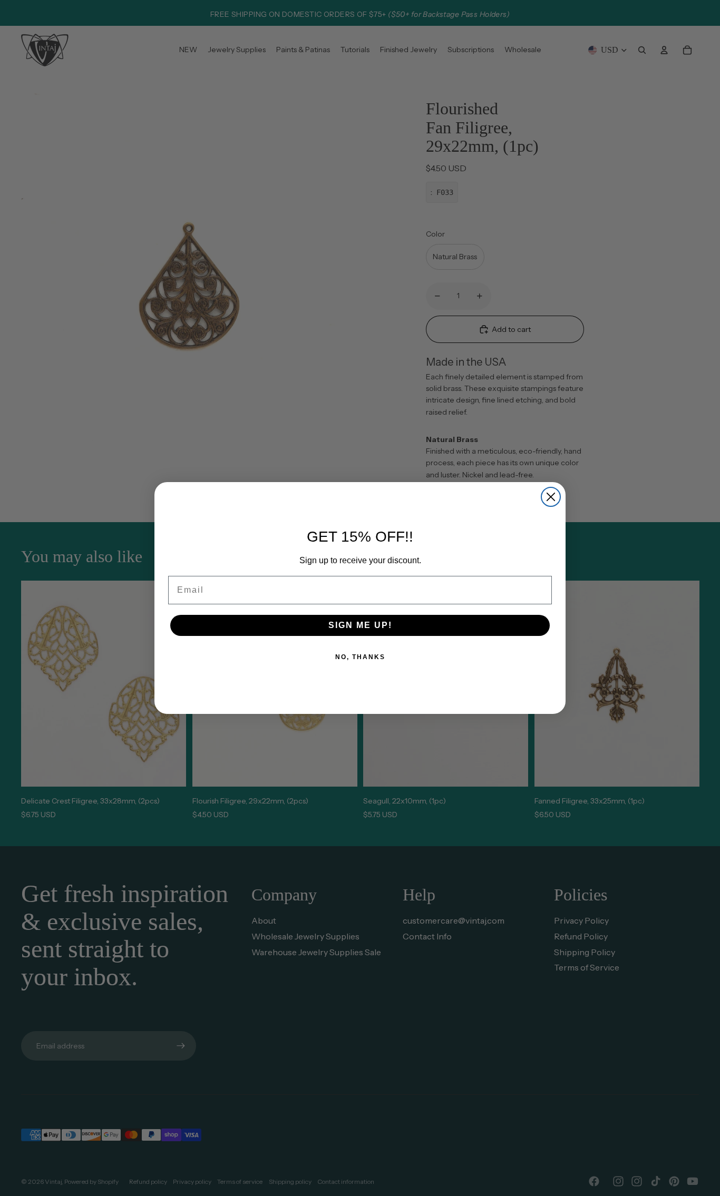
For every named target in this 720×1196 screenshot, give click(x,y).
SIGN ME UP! (360, 625)
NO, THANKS (360, 657)
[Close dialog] (550, 496)
